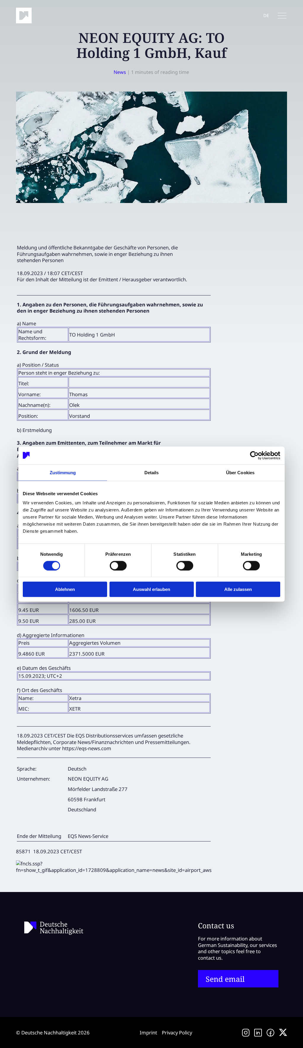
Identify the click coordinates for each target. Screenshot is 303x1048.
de (266, 15)
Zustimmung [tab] (63, 472)
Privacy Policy (177, 1032)
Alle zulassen (238, 589)
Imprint (148, 1032)
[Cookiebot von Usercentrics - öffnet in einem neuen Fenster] (254, 455)
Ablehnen (65, 589)
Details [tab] (151, 472)
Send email (225, 979)
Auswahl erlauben (151, 589)
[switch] (118, 565)
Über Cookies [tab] (240, 472)
